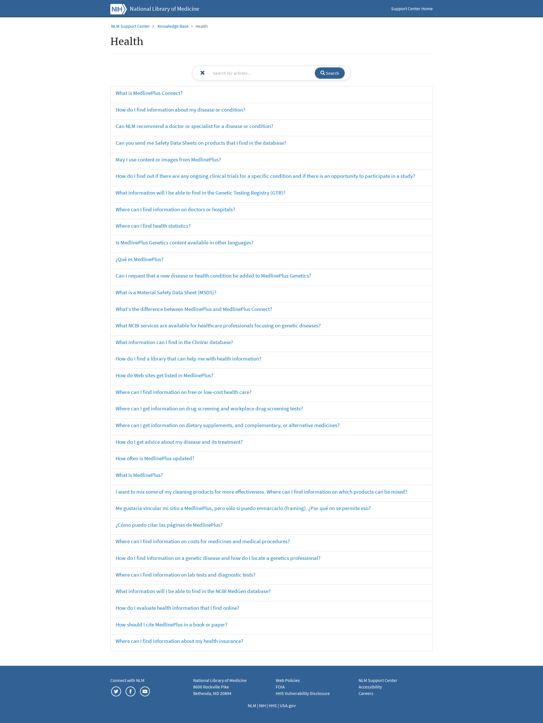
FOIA (280, 687)
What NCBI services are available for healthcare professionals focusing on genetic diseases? (218, 325)
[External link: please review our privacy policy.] (116, 691)
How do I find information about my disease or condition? (180, 109)
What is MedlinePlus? (139, 475)
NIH (263, 705)
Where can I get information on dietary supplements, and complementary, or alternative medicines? (228, 425)
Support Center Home (412, 8)
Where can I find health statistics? (153, 225)
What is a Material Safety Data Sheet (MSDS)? (166, 292)
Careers (366, 693)
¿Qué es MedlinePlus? (139, 259)
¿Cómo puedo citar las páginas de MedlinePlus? (169, 524)
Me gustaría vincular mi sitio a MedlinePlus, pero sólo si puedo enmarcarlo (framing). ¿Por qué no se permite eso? (243, 508)
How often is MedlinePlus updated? (155, 458)
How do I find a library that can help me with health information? (188, 358)
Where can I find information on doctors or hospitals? (175, 209)
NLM (252, 705)
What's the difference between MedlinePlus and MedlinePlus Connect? (194, 309)
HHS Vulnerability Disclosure (303, 693)
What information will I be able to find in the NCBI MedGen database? (193, 591)
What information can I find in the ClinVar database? (174, 342)
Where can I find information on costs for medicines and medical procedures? (203, 541)
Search (332, 73)
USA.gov (288, 705)
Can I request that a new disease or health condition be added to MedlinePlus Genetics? (213, 275)
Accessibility (370, 687)
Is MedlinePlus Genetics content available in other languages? (184, 242)
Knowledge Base (173, 26)
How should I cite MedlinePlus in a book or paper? (171, 624)
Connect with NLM (127, 680)
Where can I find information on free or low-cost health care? (183, 392)
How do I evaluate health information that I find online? (177, 607)
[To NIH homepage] (118, 8)
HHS (273, 705)
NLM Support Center (130, 26)
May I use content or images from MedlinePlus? (168, 159)
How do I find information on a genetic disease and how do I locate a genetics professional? (218, 557)
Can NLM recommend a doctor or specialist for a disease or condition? (194, 126)
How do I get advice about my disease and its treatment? (179, 441)
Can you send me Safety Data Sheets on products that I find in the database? (201, 142)
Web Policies (288, 680)
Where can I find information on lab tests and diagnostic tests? (185, 574)
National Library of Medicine (164, 8)
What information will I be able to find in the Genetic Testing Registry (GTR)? (200, 192)
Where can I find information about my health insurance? (179, 640)
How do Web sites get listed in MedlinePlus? (164, 375)
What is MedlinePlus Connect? (149, 92)
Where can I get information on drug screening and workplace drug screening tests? (209, 408)
